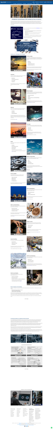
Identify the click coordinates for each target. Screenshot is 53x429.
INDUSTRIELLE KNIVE (19, 3)
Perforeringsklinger (12, 412)
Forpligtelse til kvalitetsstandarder (16, 26)
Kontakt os (28, 424)
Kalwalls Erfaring (24, 410)
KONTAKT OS (37, 3)
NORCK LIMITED (18, 424)
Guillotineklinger (12, 416)
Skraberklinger (12, 413)
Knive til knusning (12, 410)
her (16, 119)
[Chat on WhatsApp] (51, 427)
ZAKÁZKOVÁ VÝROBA (29, 3)
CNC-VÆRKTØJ (24, 3)
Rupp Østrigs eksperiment (25, 409)
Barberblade (18, 416)
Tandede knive (18, 410)
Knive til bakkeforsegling (13, 409)
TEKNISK (34, 3)
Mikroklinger (18, 413)
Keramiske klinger (18, 412)
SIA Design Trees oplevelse (25, 413)
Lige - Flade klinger (18, 409)
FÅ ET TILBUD (14, 3)
